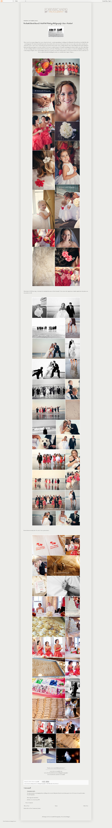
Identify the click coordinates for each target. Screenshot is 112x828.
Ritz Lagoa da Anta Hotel (32, 797)
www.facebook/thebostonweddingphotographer (56, 773)
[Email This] (42, 781)
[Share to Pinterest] (48, 781)
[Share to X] (45, 781)
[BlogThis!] (44, 781)
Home (56, 805)
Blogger (68, 816)
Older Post (85, 805)
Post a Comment (29, 802)
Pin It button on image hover (9, 821)
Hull (47, 783)
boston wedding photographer (40, 783)
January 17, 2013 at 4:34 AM (33, 799)
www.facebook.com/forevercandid (56, 774)
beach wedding (30, 783)
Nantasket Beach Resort (75, 42)
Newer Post (26, 805)
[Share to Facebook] (47, 781)
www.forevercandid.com (56, 771)
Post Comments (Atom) (35, 808)
